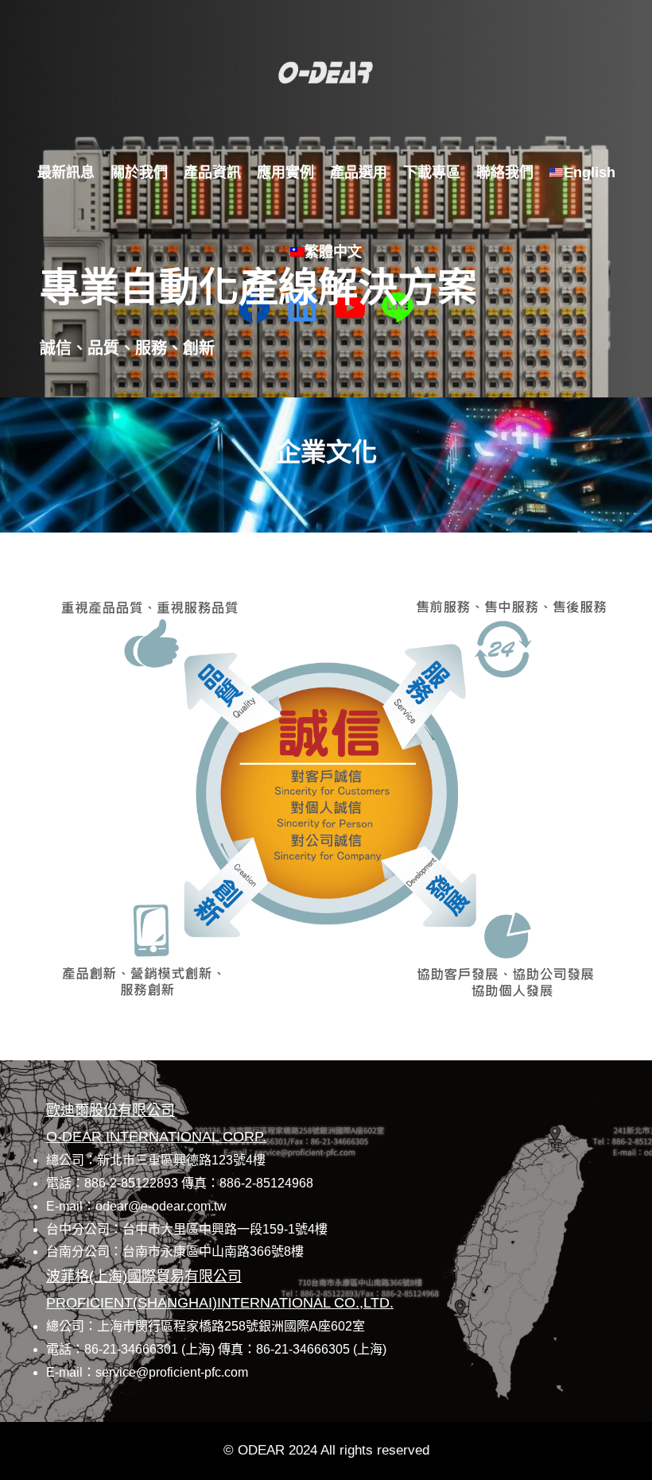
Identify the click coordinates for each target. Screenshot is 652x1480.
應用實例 (285, 172)
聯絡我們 (505, 172)
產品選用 (358, 172)
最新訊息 (66, 172)
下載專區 (431, 172)
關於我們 (139, 172)
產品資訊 (212, 172)
